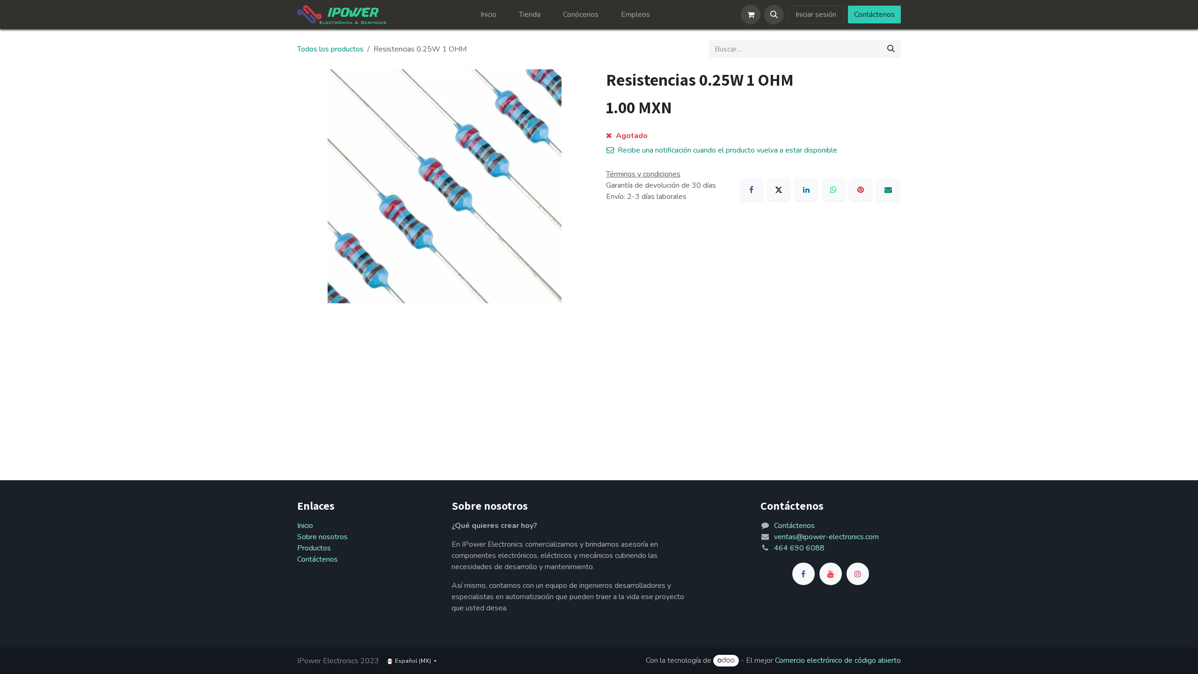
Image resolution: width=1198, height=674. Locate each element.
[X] (778, 189)
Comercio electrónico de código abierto (838, 660)
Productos (314, 548)
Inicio (305, 525)
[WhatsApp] (833, 189)
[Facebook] (751, 189)
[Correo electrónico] (888, 189)
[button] (774, 14)
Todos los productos (330, 49)
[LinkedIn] (806, 189)
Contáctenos (874, 14)
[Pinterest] (860, 189)
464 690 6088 (799, 548)
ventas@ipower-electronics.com (826, 537)
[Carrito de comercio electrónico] (750, 14)
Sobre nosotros (322, 537)
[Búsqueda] (891, 49)
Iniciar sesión (816, 14)
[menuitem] (488, 14)
